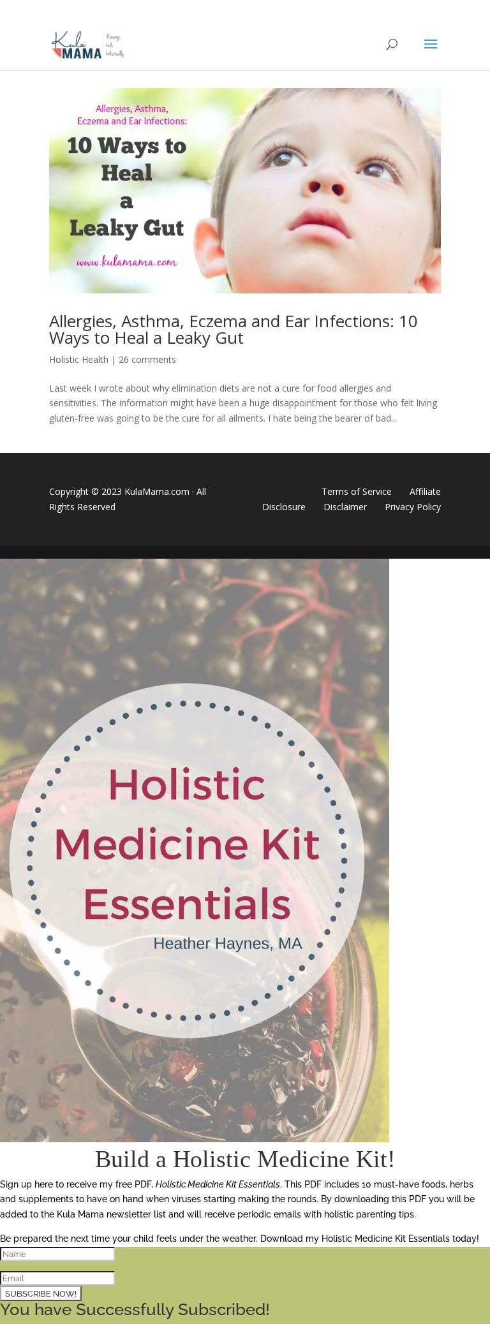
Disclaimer (345, 507)
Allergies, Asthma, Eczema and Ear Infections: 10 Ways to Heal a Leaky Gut (233, 329)
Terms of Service (357, 491)
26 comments (147, 359)
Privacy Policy (413, 507)
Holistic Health (78, 359)
